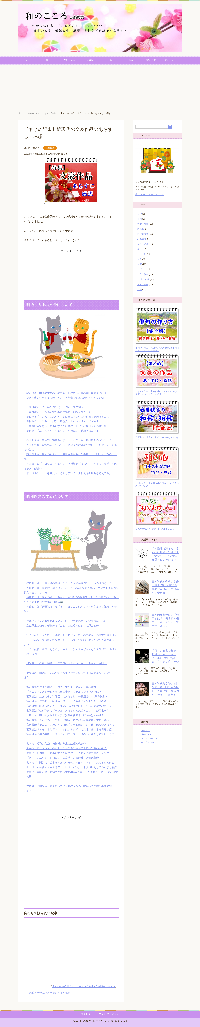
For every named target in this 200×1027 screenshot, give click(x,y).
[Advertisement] (100, 89)
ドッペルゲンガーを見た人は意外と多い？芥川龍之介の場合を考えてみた (69, 473)
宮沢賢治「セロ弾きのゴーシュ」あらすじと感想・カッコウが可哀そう (67, 710)
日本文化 (141, 254)
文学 (110, 60)
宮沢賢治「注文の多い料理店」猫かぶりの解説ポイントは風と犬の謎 (66, 701)
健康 (139, 264)
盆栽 (139, 259)
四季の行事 (142, 274)
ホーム (28, 60)
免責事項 (85, 1014)
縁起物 (90, 60)
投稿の (147, 734)
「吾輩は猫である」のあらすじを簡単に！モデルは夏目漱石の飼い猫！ (67, 426)
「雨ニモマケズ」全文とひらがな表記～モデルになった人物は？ (63, 691)
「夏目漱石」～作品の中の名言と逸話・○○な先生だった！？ (61, 411)
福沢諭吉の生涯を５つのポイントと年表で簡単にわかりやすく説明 (65, 397)
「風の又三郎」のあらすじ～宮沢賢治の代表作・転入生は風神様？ (65, 715)
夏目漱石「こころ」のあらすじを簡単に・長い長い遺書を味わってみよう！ (70, 416)
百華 (139, 289)
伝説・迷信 (69, 60)
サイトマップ (171, 60)
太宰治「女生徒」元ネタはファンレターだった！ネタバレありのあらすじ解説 (71, 767)
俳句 (130, 60)
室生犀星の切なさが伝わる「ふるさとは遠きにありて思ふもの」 (63, 625)
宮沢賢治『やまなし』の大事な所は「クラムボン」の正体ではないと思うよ (70, 724)
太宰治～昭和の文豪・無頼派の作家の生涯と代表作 (56, 743)
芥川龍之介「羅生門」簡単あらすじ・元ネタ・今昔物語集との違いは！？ (69, 440)
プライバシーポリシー (110, 1014)
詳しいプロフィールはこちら (149, 194)
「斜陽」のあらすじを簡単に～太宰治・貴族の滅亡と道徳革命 (62, 757)
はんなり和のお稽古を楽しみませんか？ (155, 529)
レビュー (141, 269)
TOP (29, 113)
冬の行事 (145, 279)
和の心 (49, 60)
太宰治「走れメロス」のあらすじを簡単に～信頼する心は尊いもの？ (66, 748)
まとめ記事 (50, 148)
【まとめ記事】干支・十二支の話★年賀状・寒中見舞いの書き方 (83, 986)
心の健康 (141, 239)
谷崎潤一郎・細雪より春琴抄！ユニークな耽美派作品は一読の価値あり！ (69, 583)
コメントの (149, 738)
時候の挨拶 (142, 234)
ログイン (145, 730)
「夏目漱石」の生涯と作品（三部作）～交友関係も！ (57, 407)
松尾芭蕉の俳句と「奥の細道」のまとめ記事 (49, 992)
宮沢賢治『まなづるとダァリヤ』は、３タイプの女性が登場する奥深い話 (69, 729)
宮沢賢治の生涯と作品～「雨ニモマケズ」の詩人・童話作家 (61, 687)
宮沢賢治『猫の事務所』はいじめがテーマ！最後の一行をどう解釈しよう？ (70, 734)
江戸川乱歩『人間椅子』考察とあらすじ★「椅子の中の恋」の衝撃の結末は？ (71, 635)
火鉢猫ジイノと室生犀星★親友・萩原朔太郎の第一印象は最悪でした (66, 621)
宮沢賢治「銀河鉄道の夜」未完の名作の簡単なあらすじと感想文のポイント (70, 705)
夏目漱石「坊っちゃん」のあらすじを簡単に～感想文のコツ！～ (63, 430)
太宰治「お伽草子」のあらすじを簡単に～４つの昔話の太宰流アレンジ (67, 753)
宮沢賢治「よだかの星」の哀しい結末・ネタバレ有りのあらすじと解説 (67, 720)
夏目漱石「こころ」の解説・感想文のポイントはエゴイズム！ (62, 421)
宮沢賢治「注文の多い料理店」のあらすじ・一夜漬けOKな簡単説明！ (67, 696)
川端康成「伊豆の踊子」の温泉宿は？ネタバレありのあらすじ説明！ (66, 663)
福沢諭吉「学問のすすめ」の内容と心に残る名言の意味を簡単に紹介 (66, 393)
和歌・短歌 (151, 60)
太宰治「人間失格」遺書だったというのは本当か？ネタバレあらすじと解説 (70, 762)
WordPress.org (148, 742)
